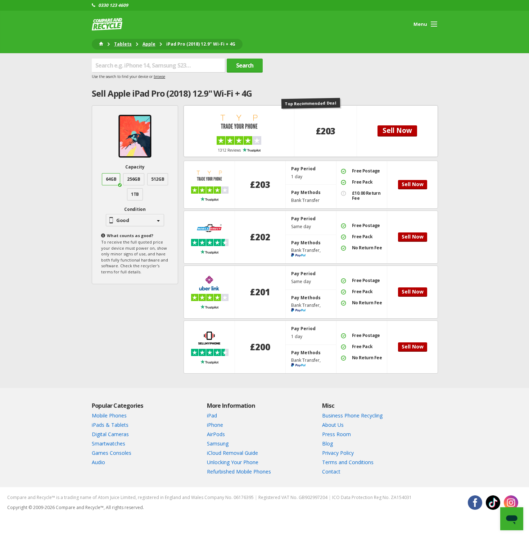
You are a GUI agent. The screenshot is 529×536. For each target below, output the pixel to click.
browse (159, 76)
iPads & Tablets (110, 424)
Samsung (218, 443)
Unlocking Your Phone (232, 462)
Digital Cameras (110, 434)
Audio (98, 462)
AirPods (216, 434)
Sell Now (397, 130)
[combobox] (158, 65)
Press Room (336, 434)
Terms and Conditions (348, 462)
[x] (493, 502)
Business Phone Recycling (352, 415)
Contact (331, 471)
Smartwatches (108, 443)
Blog (327, 443)
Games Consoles (111, 452)
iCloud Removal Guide (232, 452)
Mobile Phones (109, 415)
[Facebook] (475, 502)
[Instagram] (511, 502)
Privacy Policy (338, 452)
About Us (333, 424)
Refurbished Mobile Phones (239, 471)
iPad (212, 415)
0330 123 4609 (113, 5)
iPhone (215, 424)
